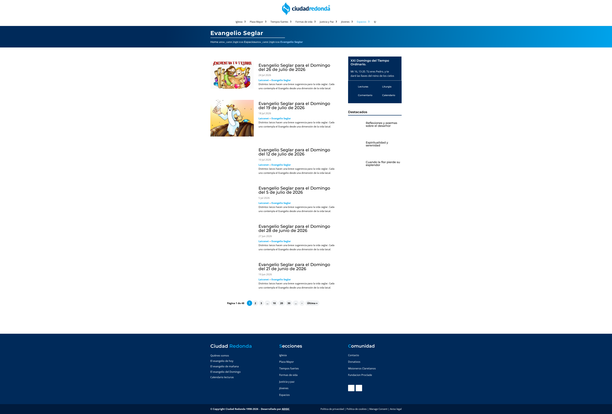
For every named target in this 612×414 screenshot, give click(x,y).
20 (281, 303)
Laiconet (264, 80)
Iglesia (239, 22)
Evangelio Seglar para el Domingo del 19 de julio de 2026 (294, 105)
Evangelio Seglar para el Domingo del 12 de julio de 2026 (294, 152)
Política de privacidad (332, 408)
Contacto (353, 355)
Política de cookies (356, 408)
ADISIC (286, 408)
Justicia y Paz (327, 22)
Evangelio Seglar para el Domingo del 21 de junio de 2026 (294, 266)
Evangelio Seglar (281, 80)
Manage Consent (378, 408)
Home (214, 41)
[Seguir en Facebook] (351, 388)
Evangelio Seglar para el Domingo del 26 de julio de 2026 (294, 67)
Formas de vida (303, 22)
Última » (312, 303)
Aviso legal (396, 408)
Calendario (388, 95)
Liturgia (386, 86)
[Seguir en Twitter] (359, 388)
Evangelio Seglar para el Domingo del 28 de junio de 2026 (294, 228)
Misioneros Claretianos (362, 368)
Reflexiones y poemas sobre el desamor (381, 124)
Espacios (361, 22)
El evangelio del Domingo (225, 372)
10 (274, 303)
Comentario (365, 95)
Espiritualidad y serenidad (377, 144)
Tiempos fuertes (279, 22)
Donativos (354, 362)
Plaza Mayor (256, 22)
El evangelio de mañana (224, 366)
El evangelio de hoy (221, 361)
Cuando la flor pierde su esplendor (383, 163)
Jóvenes (345, 22)
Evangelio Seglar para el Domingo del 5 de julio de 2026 (294, 190)
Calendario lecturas (222, 377)
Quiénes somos (219, 355)
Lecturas (363, 86)
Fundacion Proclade (360, 375)
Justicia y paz (287, 381)
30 (289, 303)
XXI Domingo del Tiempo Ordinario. (370, 62)
